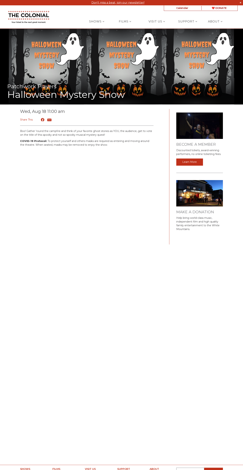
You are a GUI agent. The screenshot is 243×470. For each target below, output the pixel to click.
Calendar (182, 8)
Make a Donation (195, 212)
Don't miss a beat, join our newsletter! (117, 2)
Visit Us (156, 21)
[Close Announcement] (240, 2)
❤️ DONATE (219, 8)
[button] (43, 120)
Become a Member (196, 144)
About (214, 21)
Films (124, 21)
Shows (95, 21)
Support (186, 21)
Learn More (189, 162)
